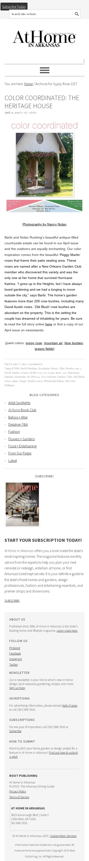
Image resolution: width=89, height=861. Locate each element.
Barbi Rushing (29, 368)
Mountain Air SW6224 (27, 376)
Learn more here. (67, 631)
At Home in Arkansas (45, 36)
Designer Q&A (18, 424)
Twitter (13, 665)
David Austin (12, 372)
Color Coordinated (31, 364)
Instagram (15, 659)
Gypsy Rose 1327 (57, 372)
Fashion (14, 431)
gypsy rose (34, 343)
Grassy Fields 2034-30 (33, 372)
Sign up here (17, 688)
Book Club (22, 410)
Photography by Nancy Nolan (44, 224)
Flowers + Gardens (21, 439)
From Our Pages (19, 453)
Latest (12, 460)
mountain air (53, 343)
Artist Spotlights (19, 403)
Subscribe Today (14, 6)
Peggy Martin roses (30, 381)
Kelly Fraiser (69, 706)
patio (15, 381)
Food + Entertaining (22, 446)
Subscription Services (63, 836)
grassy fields (44, 349)
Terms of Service (19, 797)
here (48, 324)
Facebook (15, 653)
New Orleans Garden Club (56, 376)
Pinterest (14, 648)
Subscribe (12, 600)
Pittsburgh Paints (54, 381)
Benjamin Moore (48, 368)
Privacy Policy (17, 791)
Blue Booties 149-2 (70, 368)
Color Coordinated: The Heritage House (42, 101)
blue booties (74, 343)
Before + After (18, 417)
